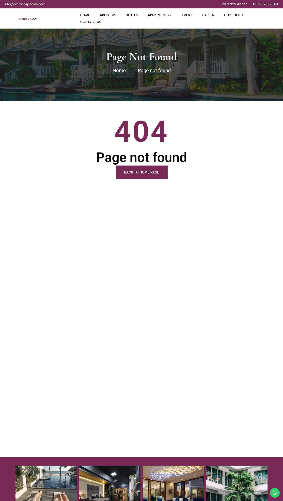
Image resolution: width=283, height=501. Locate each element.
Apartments (158, 15)
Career (208, 15)
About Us (108, 15)
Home (85, 15)
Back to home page (141, 172)
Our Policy (233, 15)
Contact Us (90, 22)
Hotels (132, 15)
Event (187, 15)
